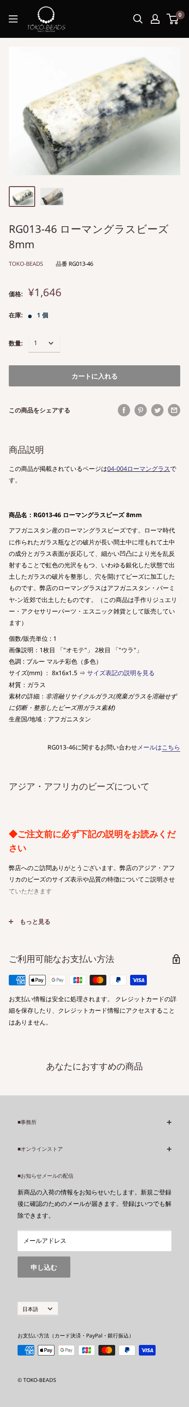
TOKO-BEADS (26, 264)
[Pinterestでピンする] (140, 410)
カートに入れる (95, 375)
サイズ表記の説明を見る (121, 673)
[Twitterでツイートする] (157, 410)
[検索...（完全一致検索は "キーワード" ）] (138, 19)
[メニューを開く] (13, 18)
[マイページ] (155, 19)
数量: (16, 343)
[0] (172, 19)
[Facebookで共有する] (124, 410)
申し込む (44, 1267)
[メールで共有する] (174, 410)
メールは (158, 747)
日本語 (30, 1308)
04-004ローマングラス (138, 468)
